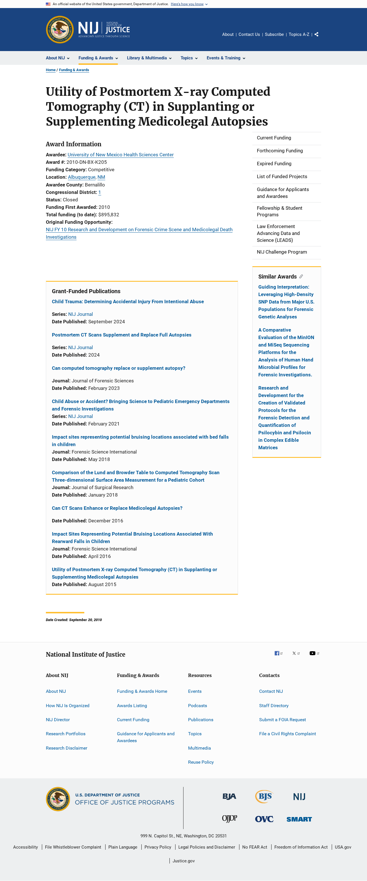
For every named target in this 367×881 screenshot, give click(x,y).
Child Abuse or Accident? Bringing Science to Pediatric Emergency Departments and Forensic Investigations (141, 405)
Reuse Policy (201, 762)
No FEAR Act (254, 847)
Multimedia (199, 747)
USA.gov (343, 847)
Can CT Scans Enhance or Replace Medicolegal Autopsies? (117, 508)
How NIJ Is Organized (67, 705)
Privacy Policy (158, 847)
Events (195, 691)
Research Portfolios (65, 733)
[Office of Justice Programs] (60, 29)
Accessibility (25, 847)
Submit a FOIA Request (282, 719)
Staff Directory (274, 705)
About (228, 34)
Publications (200, 719)
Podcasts (197, 705)
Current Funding (133, 719)
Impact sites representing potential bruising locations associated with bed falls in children (140, 440)
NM (101, 177)
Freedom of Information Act (301, 847)
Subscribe (274, 34)
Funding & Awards (74, 70)
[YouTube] (315, 657)
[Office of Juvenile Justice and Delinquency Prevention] (229, 824)
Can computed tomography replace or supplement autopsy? (118, 368)
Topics (195, 733)
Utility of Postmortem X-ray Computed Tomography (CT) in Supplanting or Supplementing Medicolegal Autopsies (134, 573)
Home (51, 70)
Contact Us (249, 34)
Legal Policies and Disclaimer (206, 847)
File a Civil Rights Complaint (287, 733)
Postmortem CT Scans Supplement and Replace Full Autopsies (122, 335)
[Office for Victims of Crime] (264, 823)
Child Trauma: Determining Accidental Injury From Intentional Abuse (128, 301)
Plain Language (122, 847)
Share (321, 38)
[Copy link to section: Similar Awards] (300, 276)
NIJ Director (58, 719)
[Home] (104, 29)
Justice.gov (184, 861)
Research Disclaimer (66, 747)
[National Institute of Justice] (299, 801)
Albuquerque (81, 177)
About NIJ (56, 691)
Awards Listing (132, 705)
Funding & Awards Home (142, 691)
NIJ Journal (80, 314)
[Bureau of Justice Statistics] (264, 804)
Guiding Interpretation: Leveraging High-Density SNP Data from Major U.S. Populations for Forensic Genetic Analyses (286, 302)
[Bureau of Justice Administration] (229, 801)
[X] (298, 657)
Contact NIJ (271, 691)
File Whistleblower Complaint (73, 847)
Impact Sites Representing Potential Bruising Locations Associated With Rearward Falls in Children (132, 537)
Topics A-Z (299, 34)
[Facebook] (281, 657)
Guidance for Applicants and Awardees (146, 737)
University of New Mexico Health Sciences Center (121, 154)
